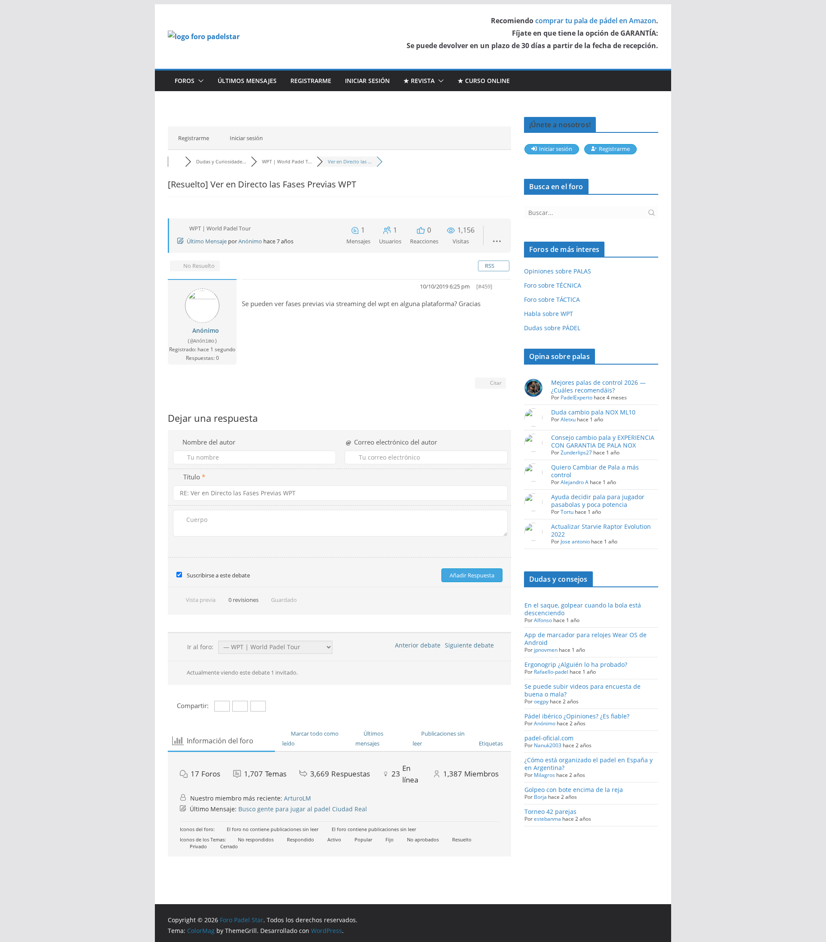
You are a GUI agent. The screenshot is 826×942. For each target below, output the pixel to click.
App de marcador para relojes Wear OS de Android (585, 639)
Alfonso (543, 620)
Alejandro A (575, 482)
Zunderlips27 (576, 452)
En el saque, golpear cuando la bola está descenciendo (582, 609)
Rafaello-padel (551, 671)
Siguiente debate (471, 645)
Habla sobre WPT (548, 314)
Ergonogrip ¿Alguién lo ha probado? (575, 664)
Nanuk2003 (547, 745)
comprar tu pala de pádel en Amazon (595, 20)
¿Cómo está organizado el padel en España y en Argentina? (588, 764)
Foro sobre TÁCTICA (552, 299)
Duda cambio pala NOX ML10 (593, 412)
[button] (199, 81)
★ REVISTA (419, 81)
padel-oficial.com (548, 738)
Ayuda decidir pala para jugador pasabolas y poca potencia (597, 501)
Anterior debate (416, 645)
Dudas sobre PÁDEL (552, 328)
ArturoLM (297, 798)
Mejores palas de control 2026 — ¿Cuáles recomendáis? (598, 386)
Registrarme (310, 81)
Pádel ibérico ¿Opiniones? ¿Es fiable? (576, 716)
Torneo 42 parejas (550, 811)
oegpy (541, 701)
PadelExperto (576, 397)
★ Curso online (484, 81)
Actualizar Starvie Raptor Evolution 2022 (601, 530)
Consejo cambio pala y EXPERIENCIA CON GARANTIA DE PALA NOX (602, 441)
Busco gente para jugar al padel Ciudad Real (302, 809)
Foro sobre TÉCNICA (552, 285)
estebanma (547, 818)
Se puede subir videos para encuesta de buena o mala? (582, 690)
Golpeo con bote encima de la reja (573, 790)
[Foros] (176, 161)
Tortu (567, 511)
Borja (540, 797)
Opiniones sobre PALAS (557, 271)
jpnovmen (546, 650)
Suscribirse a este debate (218, 575)
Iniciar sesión (367, 81)
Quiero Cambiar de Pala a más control (595, 471)
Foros (184, 81)
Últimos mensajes (247, 81)
